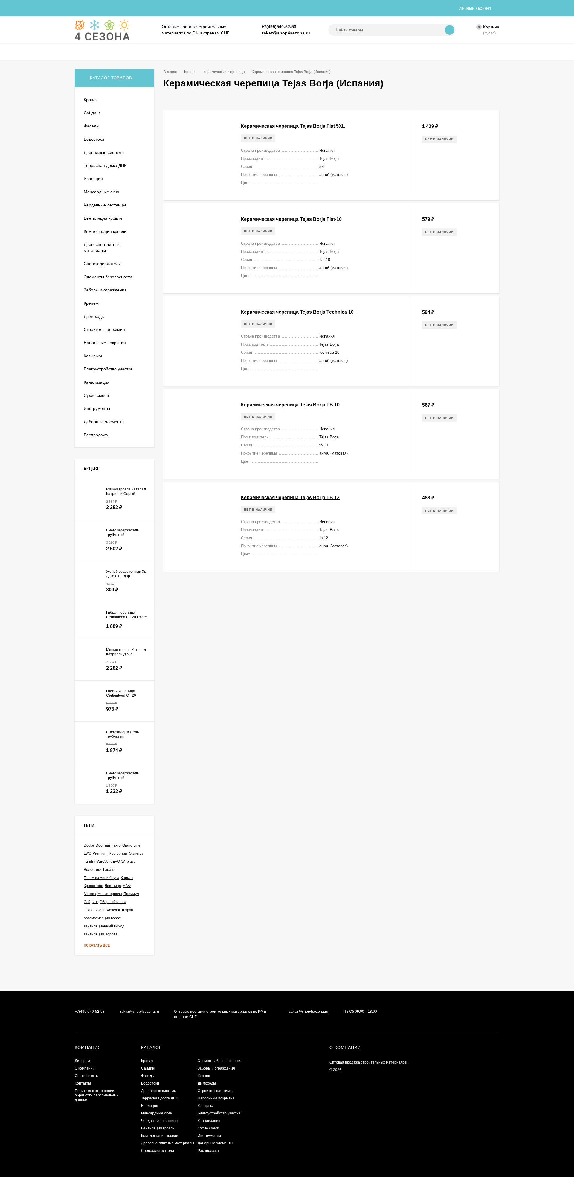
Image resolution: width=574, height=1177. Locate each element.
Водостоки (93, 870)
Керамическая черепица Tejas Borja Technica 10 (297, 312)
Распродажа (208, 1151)
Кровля (190, 72)
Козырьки (206, 1106)
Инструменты (209, 1136)
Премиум (131, 894)
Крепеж (204, 1076)
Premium (100, 853)
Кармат (127, 878)
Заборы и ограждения (216, 1068)
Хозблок (113, 910)
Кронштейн (93, 886)
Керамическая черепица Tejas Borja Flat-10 (291, 219)
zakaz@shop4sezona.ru (286, 33)
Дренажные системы (159, 1091)
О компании (85, 1068)
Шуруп (127, 910)
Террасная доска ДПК (159, 1098)
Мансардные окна (156, 1113)
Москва (90, 894)
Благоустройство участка (219, 1113)
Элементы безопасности (219, 1061)
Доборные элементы (215, 1143)
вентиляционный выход (104, 926)
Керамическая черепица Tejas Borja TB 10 (290, 404)
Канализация (209, 1121)
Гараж (108, 870)
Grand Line (131, 845)
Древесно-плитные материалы (167, 1143)
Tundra (89, 861)
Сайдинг (91, 902)
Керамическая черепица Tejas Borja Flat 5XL (293, 126)
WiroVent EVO (108, 861)
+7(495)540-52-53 (279, 26)
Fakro (116, 845)
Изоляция (149, 1106)
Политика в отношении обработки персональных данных (96, 1095)
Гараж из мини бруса (101, 878)
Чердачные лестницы (159, 1121)
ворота (111, 934)
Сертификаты (87, 1076)
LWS (87, 853)
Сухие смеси (208, 1128)
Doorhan (103, 845)
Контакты (83, 1083)
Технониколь (94, 910)
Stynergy (136, 853)
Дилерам (82, 1061)
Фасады (148, 1076)
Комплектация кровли (159, 1136)
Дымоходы (207, 1083)
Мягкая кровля (109, 894)
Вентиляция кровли (158, 1128)
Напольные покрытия (216, 1098)
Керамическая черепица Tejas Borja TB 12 (290, 497)
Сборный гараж (113, 902)
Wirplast (128, 861)
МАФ (127, 886)
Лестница (113, 886)
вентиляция (94, 934)
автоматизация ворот (102, 918)
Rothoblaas (118, 853)
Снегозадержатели (157, 1151)
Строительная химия (216, 1091)
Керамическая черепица (224, 72)
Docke (89, 845)
